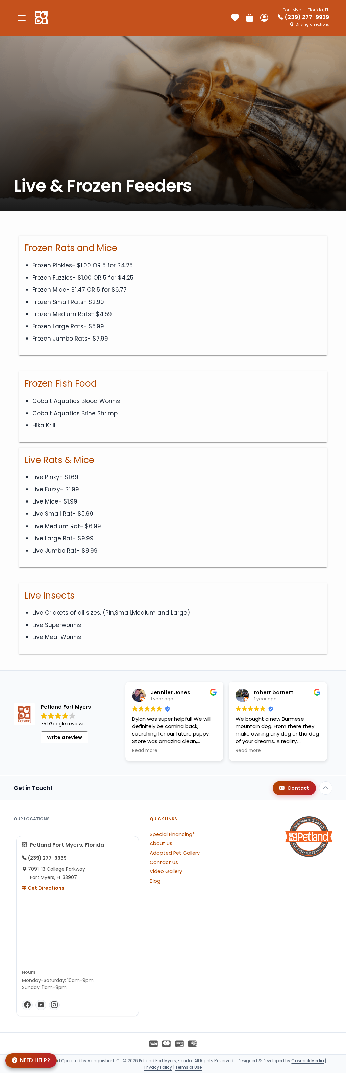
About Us (161, 843)
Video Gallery (166, 871)
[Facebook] (27, 1005)
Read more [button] (144, 751)
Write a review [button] (64, 737)
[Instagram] (54, 1005)
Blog (155, 881)
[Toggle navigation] (22, 18)
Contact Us (164, 862)
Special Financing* (172, 834)
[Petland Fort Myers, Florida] (41, 18)
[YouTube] (40, 1005)
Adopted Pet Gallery (175, 852)
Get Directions (45, 888)
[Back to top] (325, 788)
